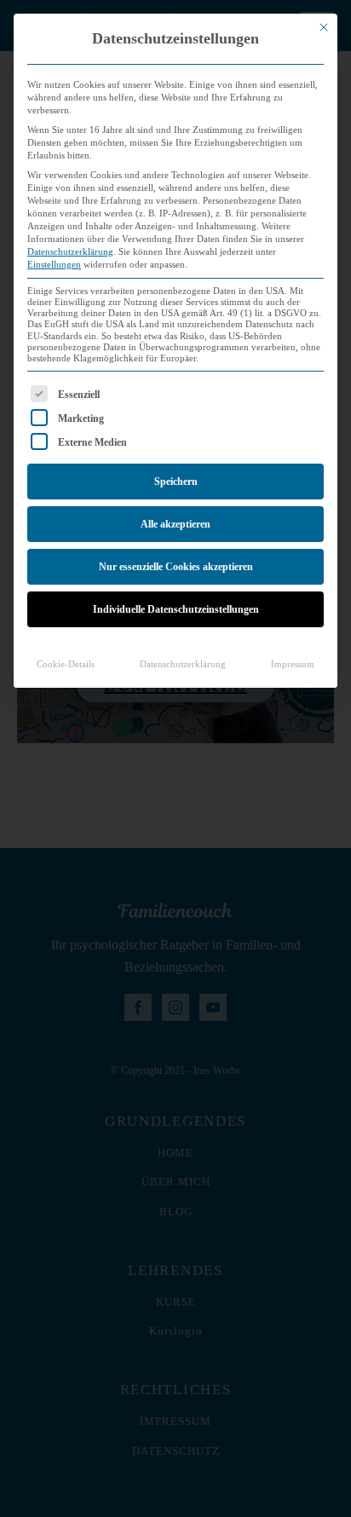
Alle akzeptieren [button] (175, 524)
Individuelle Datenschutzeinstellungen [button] (176, 609)
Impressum (292, 664)
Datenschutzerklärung (70, 252)
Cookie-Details (66, 664)
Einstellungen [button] (54, 264)
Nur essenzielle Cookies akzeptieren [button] (176, 567)
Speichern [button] (176, 481)
